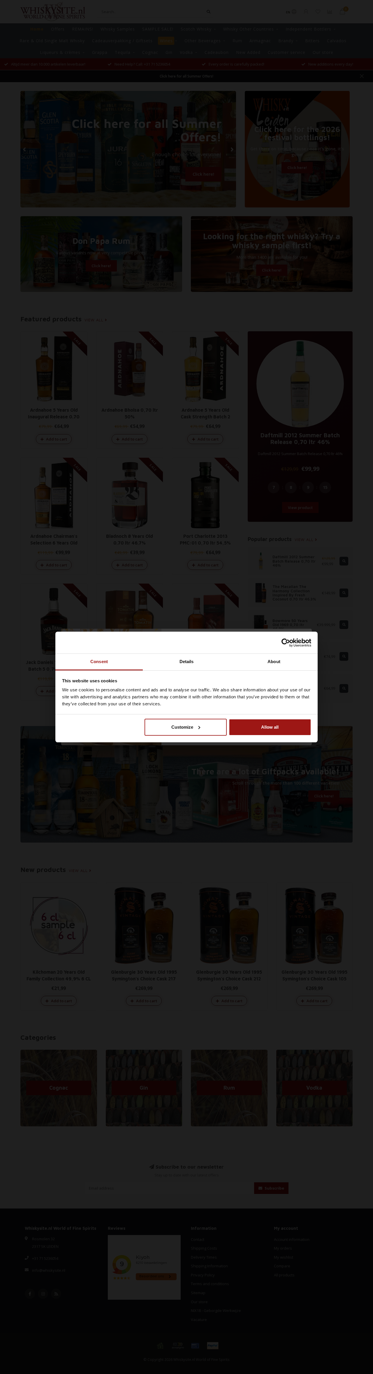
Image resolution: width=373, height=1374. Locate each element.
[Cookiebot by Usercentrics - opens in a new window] (285, 642)
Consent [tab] (99, 661)
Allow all (270, 727)
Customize (182, 727)
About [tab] (274, 661)
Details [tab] (187, 661)
